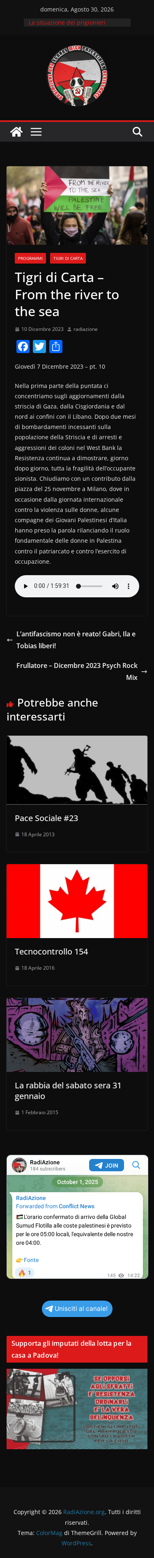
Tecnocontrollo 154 (51, 951)
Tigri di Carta (68, 258)
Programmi (30, 258)
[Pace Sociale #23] (77, 741)
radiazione (86, 329)
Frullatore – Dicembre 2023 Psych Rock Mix (77, 671)
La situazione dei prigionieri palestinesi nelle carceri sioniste (73, 26)
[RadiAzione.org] (16, 132)
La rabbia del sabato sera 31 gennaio (68, 1090)
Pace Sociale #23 (46, 818)
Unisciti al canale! (81, 1308)
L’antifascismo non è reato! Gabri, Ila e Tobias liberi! (76, 639)
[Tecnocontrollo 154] (77, 869)
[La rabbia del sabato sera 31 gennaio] (77, 1003)
